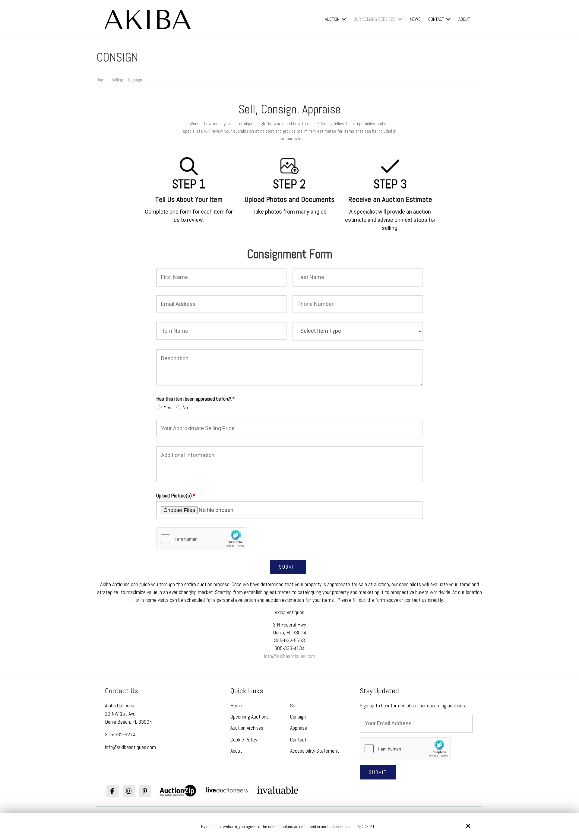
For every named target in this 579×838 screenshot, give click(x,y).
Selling (117, 80)
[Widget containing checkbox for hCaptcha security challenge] (201, 538)
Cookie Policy (338, 826)
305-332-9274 (120, 734)
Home (101, 80)
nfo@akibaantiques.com (290, 655)
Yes (169, 407)
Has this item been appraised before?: (195, 398)
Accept (366, 826)
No (185, 407)
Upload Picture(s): (175, 495)
